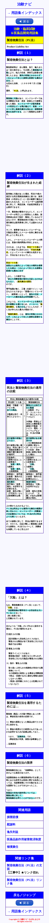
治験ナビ (24, 4)
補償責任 (12, 846)
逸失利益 (12, 831)
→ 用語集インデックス (24, 13)
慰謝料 (11, 824)
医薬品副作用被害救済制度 (24, 839)
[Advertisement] (24, 145)
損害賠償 (12, 817)
